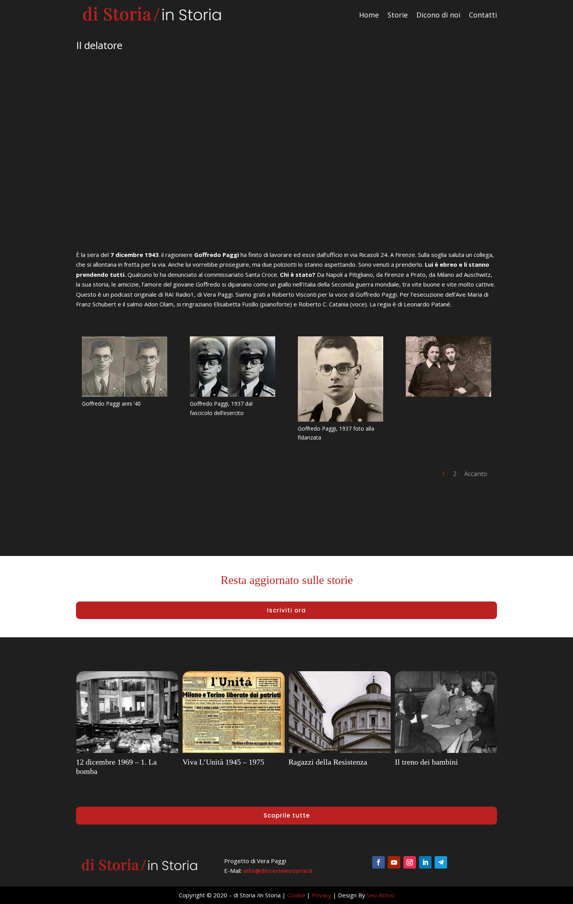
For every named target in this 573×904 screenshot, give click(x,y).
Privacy (321, 895)
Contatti (483, 14)
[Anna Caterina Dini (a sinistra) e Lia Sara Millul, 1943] (448, 394)
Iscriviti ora (286, 610)
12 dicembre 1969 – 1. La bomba (116, 767)
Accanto (475, 474)
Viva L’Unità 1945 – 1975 (223, 762)
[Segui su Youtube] (394, 862)
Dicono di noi (438, 14)
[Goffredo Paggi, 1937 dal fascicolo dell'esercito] (232, 394)
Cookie (296, 895)
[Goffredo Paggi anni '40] (124, 394)
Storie (397, 14)
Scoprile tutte (287, 815)
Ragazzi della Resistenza (327, 762)
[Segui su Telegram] (441, 862)
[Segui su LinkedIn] (425, 862)
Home (369, 14)
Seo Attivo (380, 895)
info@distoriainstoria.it (278, 870)
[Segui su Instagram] (409, 862)
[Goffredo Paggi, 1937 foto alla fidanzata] (340, 419)
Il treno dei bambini (426, 762)
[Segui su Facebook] (378, 862)
